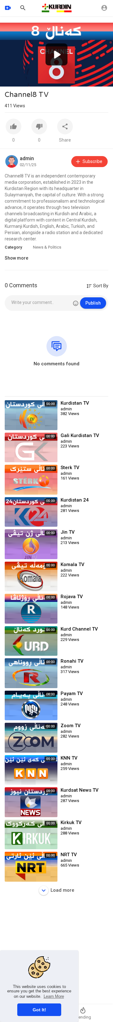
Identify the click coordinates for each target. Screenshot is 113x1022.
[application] (56, 55)
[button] (56, 54)
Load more (62, 890)
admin (27, 158)
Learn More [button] (54, 996)
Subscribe (92, 161)
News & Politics (47, 247)
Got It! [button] (39, 1009)
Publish (93, 303)
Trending (83, 1017)
